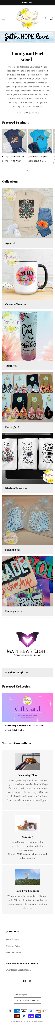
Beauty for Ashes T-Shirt (13, 156)
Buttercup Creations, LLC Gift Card (24, 725)
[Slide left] (21, 170)
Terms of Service (13, 952)
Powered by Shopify (38, 1021)
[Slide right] (34, 170)
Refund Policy (12, 939)
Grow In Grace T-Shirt (38, 156)
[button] (3, 18)
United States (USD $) (25, 1000)
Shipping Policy (13, 946)
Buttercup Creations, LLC (24, 1021)
